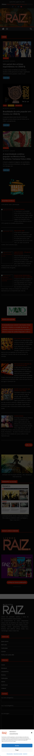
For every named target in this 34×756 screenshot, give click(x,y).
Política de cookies (10, 753)
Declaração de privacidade (18, 753)
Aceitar (17, 745)
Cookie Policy (25, 753)
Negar (17, 750)
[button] (31, 733)
